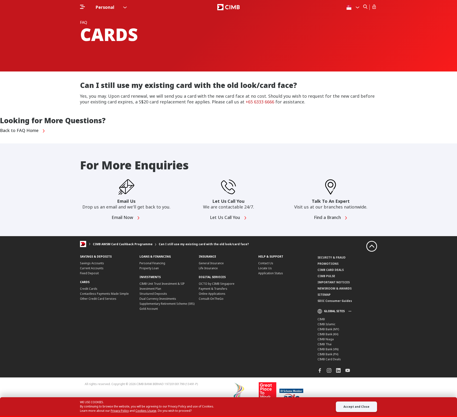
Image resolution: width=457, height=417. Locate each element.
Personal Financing (152, 263)
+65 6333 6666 (260, 102)
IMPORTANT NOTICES (334, 282)
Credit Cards (88, 289)
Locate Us (265, 268)
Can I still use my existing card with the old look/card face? (204, 244)
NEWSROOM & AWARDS (335, 288)
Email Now (123, 217)
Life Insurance (208, 268)
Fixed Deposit (89, 273)
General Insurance (211, 263)
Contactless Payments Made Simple (104, 294)
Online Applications (212, 294)
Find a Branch (328, 217)
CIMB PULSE (326, 276)
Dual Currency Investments (157, 299)
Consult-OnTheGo (211, 299)
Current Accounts (92, 268)
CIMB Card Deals (329, 359)
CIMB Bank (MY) (328, 329)
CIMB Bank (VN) (328, 349)
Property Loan (149, 268)
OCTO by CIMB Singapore (216, 284)
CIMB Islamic (326, 324)
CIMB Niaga (326, 339)
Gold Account (148, 309)
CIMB (321, 319)
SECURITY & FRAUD (332, 257)
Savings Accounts (92, 263)
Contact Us (265, 263)
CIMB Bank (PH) (328, 354)
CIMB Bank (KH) (328, 334)
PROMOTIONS (328, 264)
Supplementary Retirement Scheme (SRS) (166, 304)
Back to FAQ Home (20, 130)
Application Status (270, 273)
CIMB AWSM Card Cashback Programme (123, 244)
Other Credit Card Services (98, 299)
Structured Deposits (153, 294)
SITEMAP (324, 295)
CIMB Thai (325, 344)
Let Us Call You (225, 217)
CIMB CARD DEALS (331, 270)
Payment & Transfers (213, 289)
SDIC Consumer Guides (335, 301)
